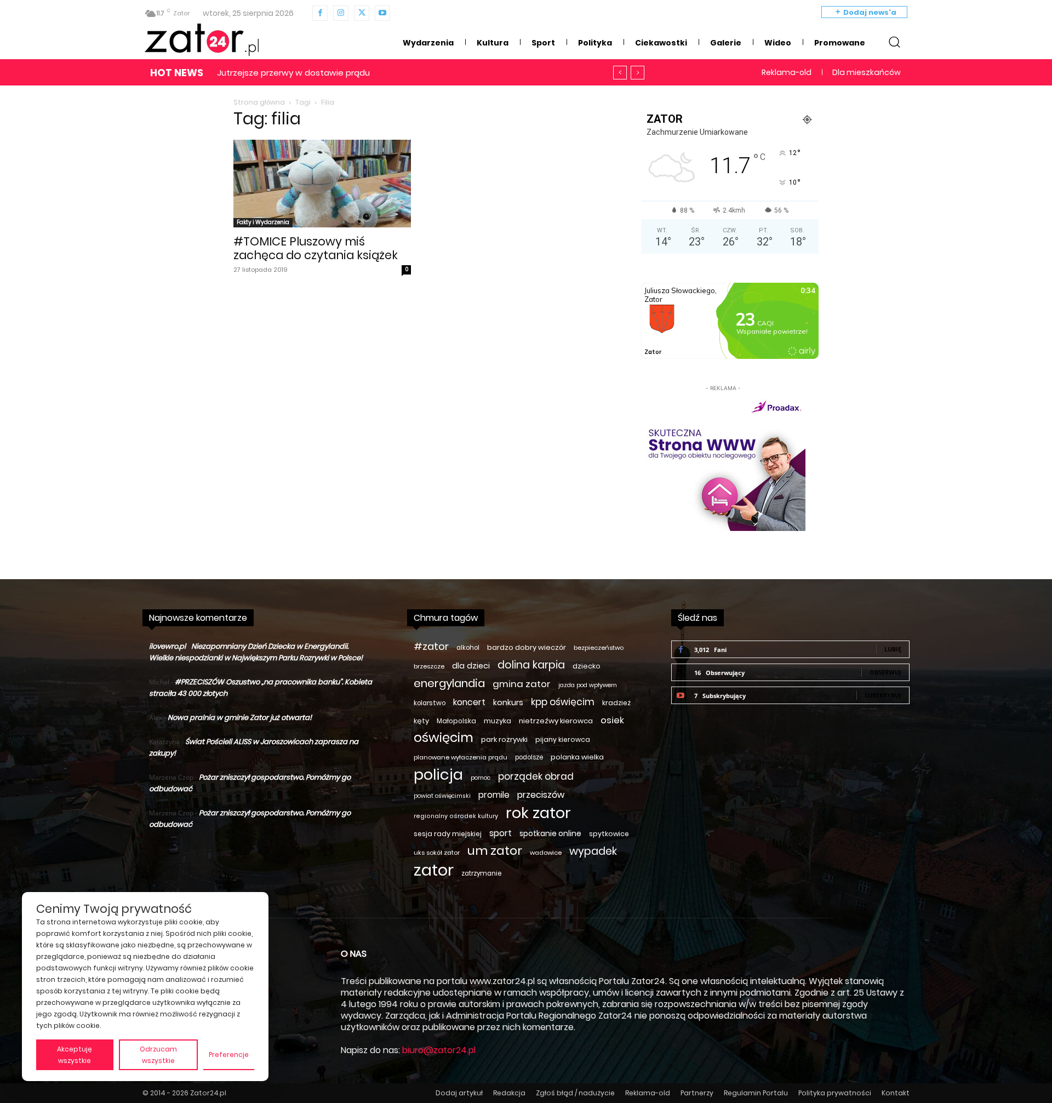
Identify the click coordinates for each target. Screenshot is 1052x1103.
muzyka (497, 720)
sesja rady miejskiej (448, 833)
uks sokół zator (437, 852)
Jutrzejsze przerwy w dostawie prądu (293, 72)
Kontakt (896, 1093)
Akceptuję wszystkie (74, 1054)
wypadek (593, 851)
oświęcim (443, 738)
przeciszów (540, 795)
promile (494, 795)
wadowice (546, 852)
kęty (421, 720)
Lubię (892, 649)
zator (434, 870)
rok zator (538, 813)
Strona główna (259, 102)
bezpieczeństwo (599, 647)
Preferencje (229, 1054)
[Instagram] (340, 13)
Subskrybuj (883, 695)
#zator (431, 646)
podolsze (529, 757)
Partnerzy (697, 1093)
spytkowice (609, 833)
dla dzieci (471, 665)
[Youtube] (382, 13)
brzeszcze (429, 666)
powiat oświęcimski (442, 796)
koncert (469, 702)
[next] (637, 72)
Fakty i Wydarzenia (263, 222)
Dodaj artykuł (459, 1093)
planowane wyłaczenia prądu (460, 757)
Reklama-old (647, 1093)
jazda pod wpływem (587, 685)
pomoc (480, 778)
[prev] (620, 72)
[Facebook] (320, 13)
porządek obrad (536, 776)
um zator (494, 850)
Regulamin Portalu (756, 1093)
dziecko (587, 666)
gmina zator (522, 684)
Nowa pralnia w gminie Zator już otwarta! (240, 717)
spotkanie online (550, 833)
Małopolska (456, 720)
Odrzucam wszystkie (158, 1054)
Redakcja (509, 1093)
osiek (612, 720)
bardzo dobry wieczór (526, 647)
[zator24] (202, 40)
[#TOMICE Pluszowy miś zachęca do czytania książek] (322, 183)
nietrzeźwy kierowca (556, 721)
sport (500, 833)
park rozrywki (504, 739)
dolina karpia (531, 665)
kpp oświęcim (562, 702)
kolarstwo (429, 703)
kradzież (616, 702)
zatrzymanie (481, 873)
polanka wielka (577, 757)
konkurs (508, 702)
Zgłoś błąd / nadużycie (575, 1093)
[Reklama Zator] (723, 462)
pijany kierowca (562, 739)
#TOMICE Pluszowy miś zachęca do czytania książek (315, 248)
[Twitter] (361, 13)
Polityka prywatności (834, 1093)
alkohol (467, 647)
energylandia (449, 683)
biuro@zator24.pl (439, 1050)
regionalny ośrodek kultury (456, 816)
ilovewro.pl (167, 646)
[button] (894, 41)
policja (438, 774)
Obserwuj (885, 672)
